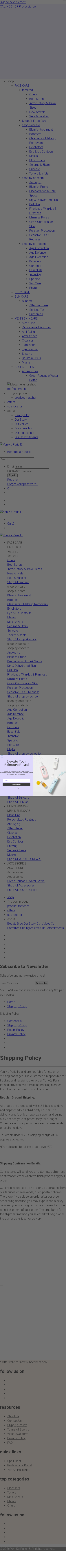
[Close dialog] (2, 757)
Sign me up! (16, 784)
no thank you (16, 788)
